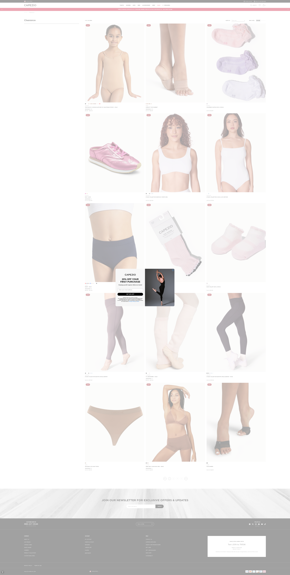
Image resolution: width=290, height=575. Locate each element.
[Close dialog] (173, 270)
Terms (137, 301)
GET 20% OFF (130, 294)
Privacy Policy (132, 301)
